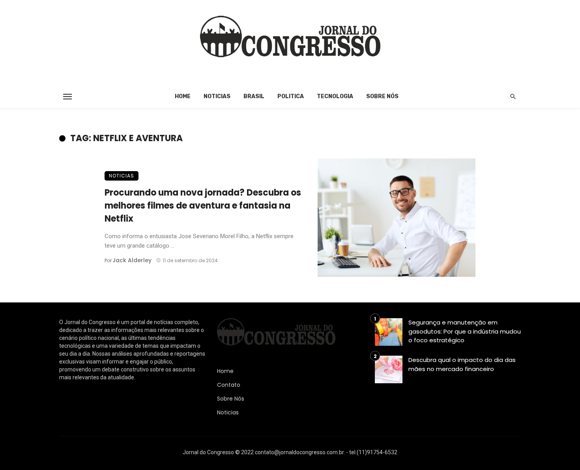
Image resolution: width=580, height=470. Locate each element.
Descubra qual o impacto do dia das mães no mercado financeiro (462, 364)
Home (183, 96)
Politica (290, 96)
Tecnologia (335, 96)
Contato (228, 385)
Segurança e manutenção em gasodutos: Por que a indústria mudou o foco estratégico (464, 331)
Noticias (217, 96)
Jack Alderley (132, 260)
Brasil (253, 96)
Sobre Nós (382, 96)
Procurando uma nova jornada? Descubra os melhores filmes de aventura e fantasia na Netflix (203, 206)
